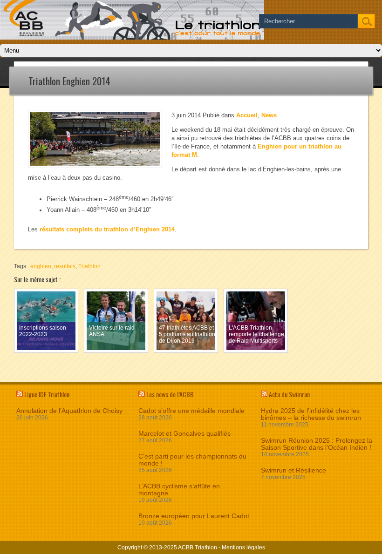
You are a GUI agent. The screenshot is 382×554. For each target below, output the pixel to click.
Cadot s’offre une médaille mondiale (191, 410)
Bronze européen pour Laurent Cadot (193, 516)
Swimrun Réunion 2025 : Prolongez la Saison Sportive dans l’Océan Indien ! (316, 444)
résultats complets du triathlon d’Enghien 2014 (107, 229)
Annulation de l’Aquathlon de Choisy (69, 410)
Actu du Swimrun (289, 394)
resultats (64, 266)
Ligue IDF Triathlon (46, 394)
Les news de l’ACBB (170, 394)
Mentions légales (243, 547)
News (269, 115)
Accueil (247, 115)
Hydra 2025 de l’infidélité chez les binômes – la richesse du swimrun (311, 414)
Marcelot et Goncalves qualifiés (184, 433)
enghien (40, 266)
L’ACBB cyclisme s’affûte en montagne (179, 490)
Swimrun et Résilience (293, 470)
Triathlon (89, 266)
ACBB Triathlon (197, 547)
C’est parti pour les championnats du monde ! (192, 460)
